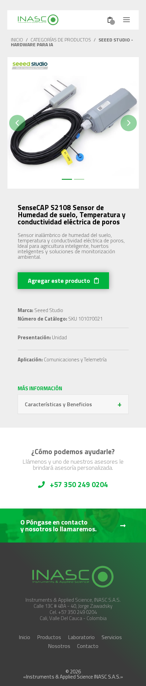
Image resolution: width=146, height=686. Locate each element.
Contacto (87, 646)
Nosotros (59, 646)
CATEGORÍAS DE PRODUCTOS (61, 39)
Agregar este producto (59, 280)
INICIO (17, 39)
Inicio (24, 637)
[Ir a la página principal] (49, 20)
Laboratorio (81, 637)
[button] (17, 123)
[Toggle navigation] (126, 20)
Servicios (112, 637)
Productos (49, 637)
